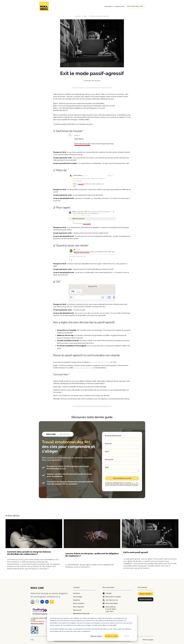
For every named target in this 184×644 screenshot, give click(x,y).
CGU (32, 639)
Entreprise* (109, 459)
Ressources (77, 610)
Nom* (107, 452)
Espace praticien (145, 599)
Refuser (126, 636)
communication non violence (100, 362)
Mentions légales (148, 639)
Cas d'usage (77, 597)
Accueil (77, 16)
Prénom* (108, 444)
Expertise (76, 600)
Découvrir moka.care (135, 6)
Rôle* (107, 467)
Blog (85, 16)
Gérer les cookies (96, 636)
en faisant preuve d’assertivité (83, 368)
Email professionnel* (113, 436)
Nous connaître (78, 603)
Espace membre (146, 594)
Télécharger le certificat (37, 623)
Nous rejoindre (78, 607)
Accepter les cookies (111, 636)
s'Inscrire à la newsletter (114, 6)
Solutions (76, 593)
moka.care (133, 482)
